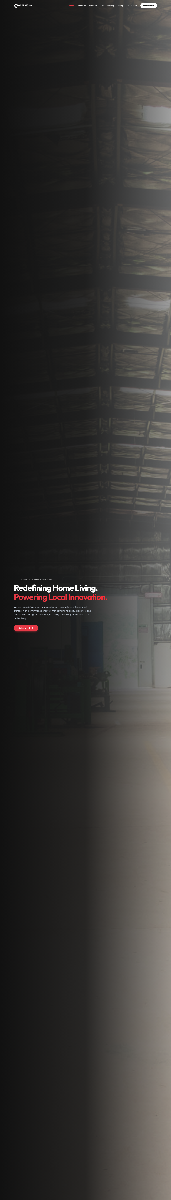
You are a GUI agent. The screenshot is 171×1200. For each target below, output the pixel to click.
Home (71, 5)
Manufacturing (107, 5)
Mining (120, 5)
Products (93, 5)
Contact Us (132, 5)
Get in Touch (148, 5)
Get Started (24, 628)
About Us (82, 5)
